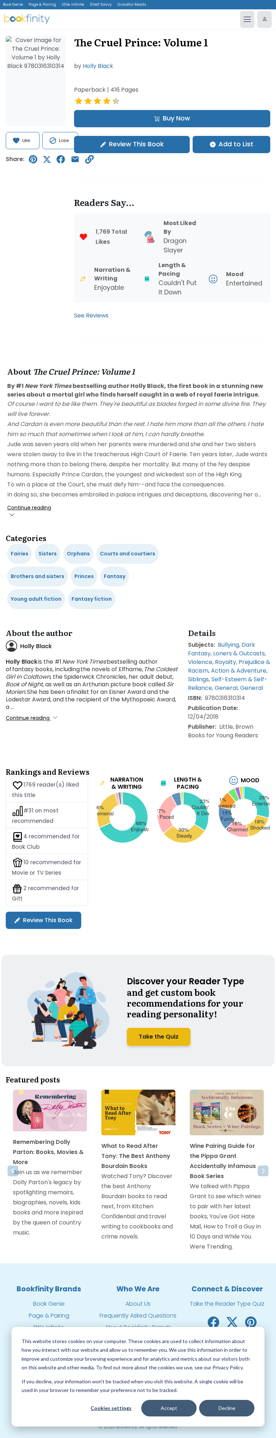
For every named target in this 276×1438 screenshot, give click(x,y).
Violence (200, 662)
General (226, 688)
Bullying (228, 645)
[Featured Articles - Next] (263, 1170)
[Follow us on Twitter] (232, 1322)
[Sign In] (264, 19)
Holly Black (98, 66)
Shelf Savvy (101, 4)
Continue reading (29, 507)
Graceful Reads (132, 4)
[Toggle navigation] (247, 19)
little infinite (73, 4)
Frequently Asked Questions (138, 1315)
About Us (138, 1304)
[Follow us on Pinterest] (251, 1322)
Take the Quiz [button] (159, 1036)
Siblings (198, 679)
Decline (226, 1408)
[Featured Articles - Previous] (13, 1170)
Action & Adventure (238, 671)
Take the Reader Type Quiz (227, 1304)
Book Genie (13, 4)
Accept (169, 1408)
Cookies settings (111, 1408)
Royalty (225, 662)
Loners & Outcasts (239, 653)
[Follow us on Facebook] (213, 1322)
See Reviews (91, 315)
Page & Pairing (42, 4)
